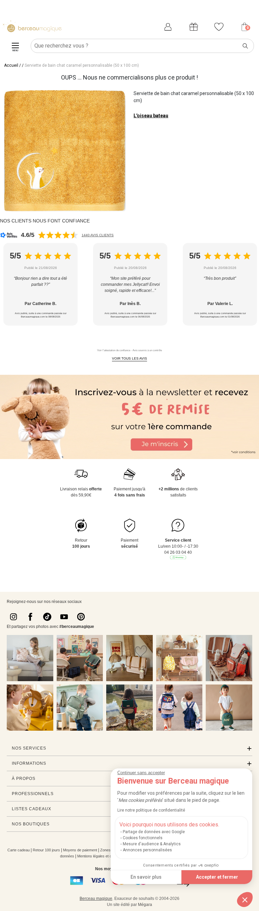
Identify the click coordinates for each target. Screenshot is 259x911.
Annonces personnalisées (147, 850)
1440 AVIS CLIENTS (98, 235)
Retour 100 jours (46, 850)
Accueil (11, 65)
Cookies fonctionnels (143, 838)
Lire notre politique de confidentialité (151, 810)
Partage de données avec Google (154, 831)
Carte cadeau (18, 850)
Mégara (145, 904)
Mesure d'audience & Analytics (152, 844)
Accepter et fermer (217, 877)
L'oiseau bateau (151, 115)
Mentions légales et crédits (99, 856)
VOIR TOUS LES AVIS (129, 358)
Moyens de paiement (80, 850)
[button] (245, 899)
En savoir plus (146, 877)
